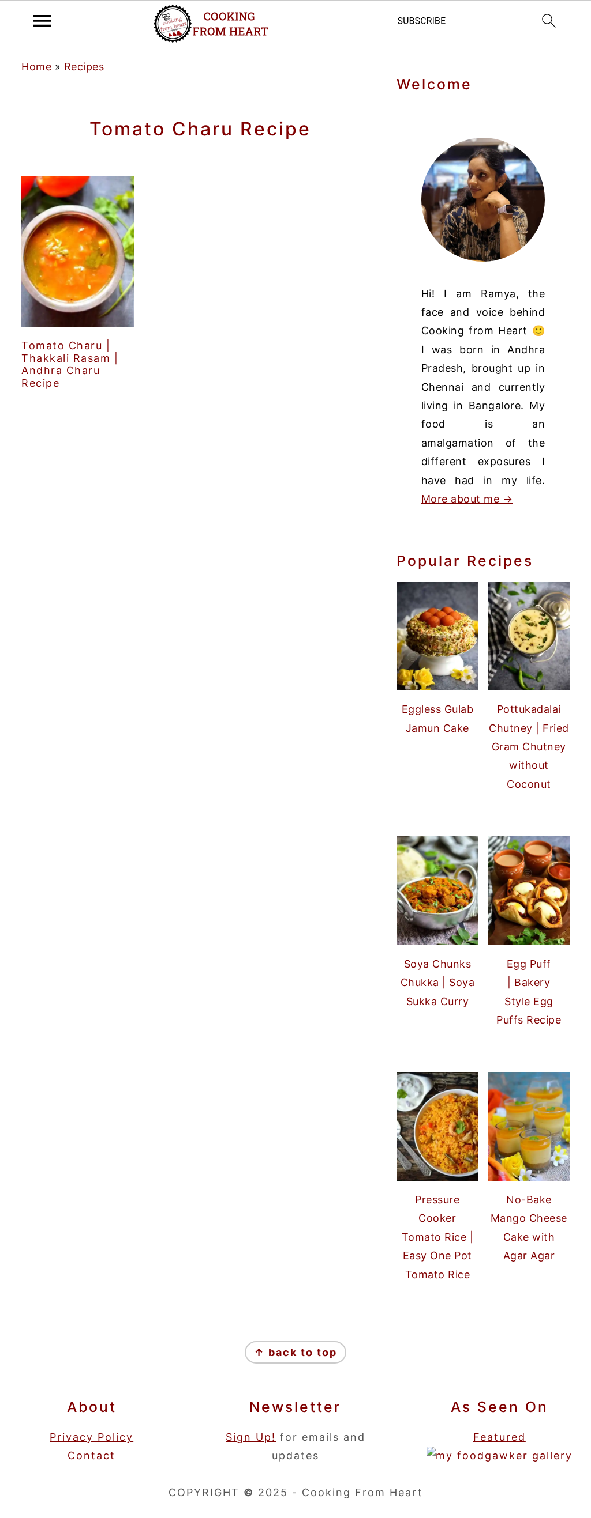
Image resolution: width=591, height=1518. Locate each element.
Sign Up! (251, 1437)
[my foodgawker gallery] (500, 1455)
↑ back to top (295, 1352)
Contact (91, 1455)
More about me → (467, 499)
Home (36, 67)
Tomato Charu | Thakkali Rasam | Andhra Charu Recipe (69, 364)
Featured (499, 1437)
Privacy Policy (91, 1437)
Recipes (84, 67)
